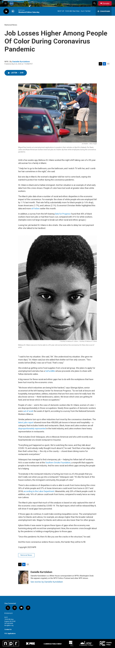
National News (10, 25)
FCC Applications (10, 633)
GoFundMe (50, 371)
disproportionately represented (32, 428)
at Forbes (35, 208)
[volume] (13, 11)
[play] (6, 11)
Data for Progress (63, 214)
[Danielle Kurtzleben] (23, 577)
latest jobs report (25, 422)
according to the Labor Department (38, 491)
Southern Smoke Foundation (58, 462)
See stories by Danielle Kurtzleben (47, 581)
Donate (105, 3)
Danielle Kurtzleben (21, 61)
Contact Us (8, 629)
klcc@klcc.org (8, 625)
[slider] (16, 11)
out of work (28, 411)
